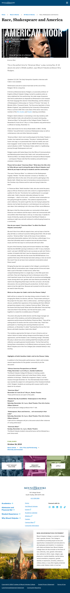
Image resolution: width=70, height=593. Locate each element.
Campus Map (29, 522)
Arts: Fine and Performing (28, 447)
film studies (20, 112)
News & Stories (14, 14)
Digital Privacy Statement (46, 584)
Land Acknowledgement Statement (13, 588)
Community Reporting (34, 588)
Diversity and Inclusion (15, 449)
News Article (12, 447)
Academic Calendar (31, 513)
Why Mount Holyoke (10, 518)
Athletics (28, 516)
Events (27, 509)
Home (3, 14)
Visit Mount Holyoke (31, 506)
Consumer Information (32, 525)
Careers (27, 519)
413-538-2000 (35, 498)
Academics (6, 503)
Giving (27, 503)
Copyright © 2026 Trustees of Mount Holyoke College (18, 584)
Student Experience (10, 514)
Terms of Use (61, 584)
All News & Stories (29, 14)
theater (29, 112)
